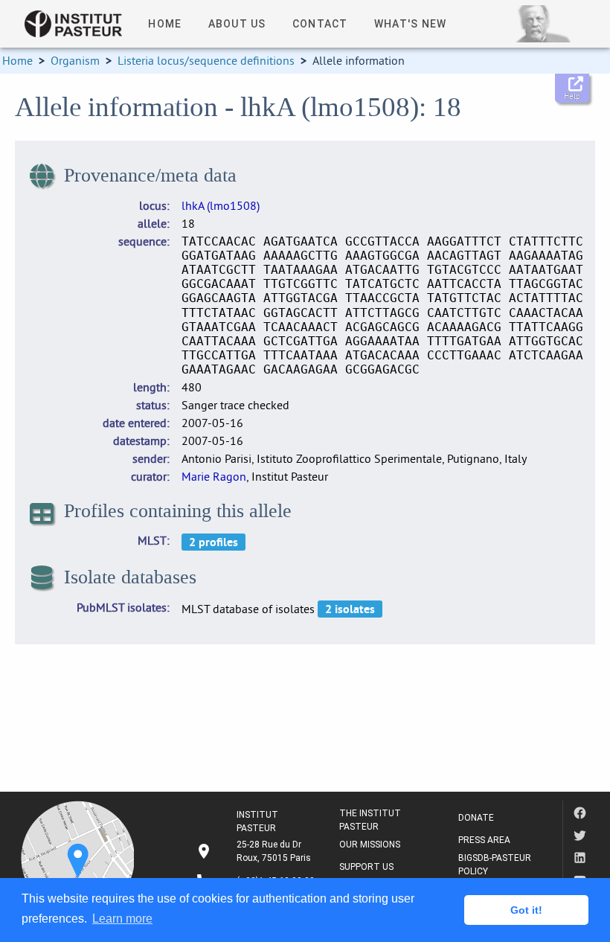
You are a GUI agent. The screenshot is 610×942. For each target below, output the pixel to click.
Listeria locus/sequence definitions (206, 60)
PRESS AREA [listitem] (484, 840)
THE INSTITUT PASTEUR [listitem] (370, 820)
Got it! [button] (526, 910)
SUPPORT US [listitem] (366, 867)
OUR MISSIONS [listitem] (369, 844)
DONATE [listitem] (476, 818)
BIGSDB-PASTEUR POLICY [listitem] (494, 865)
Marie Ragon (214, 476)
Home (17, 60)
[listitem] (255, 851)
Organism (75, 60)
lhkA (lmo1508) (221, 205)
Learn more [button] (122, 918)
